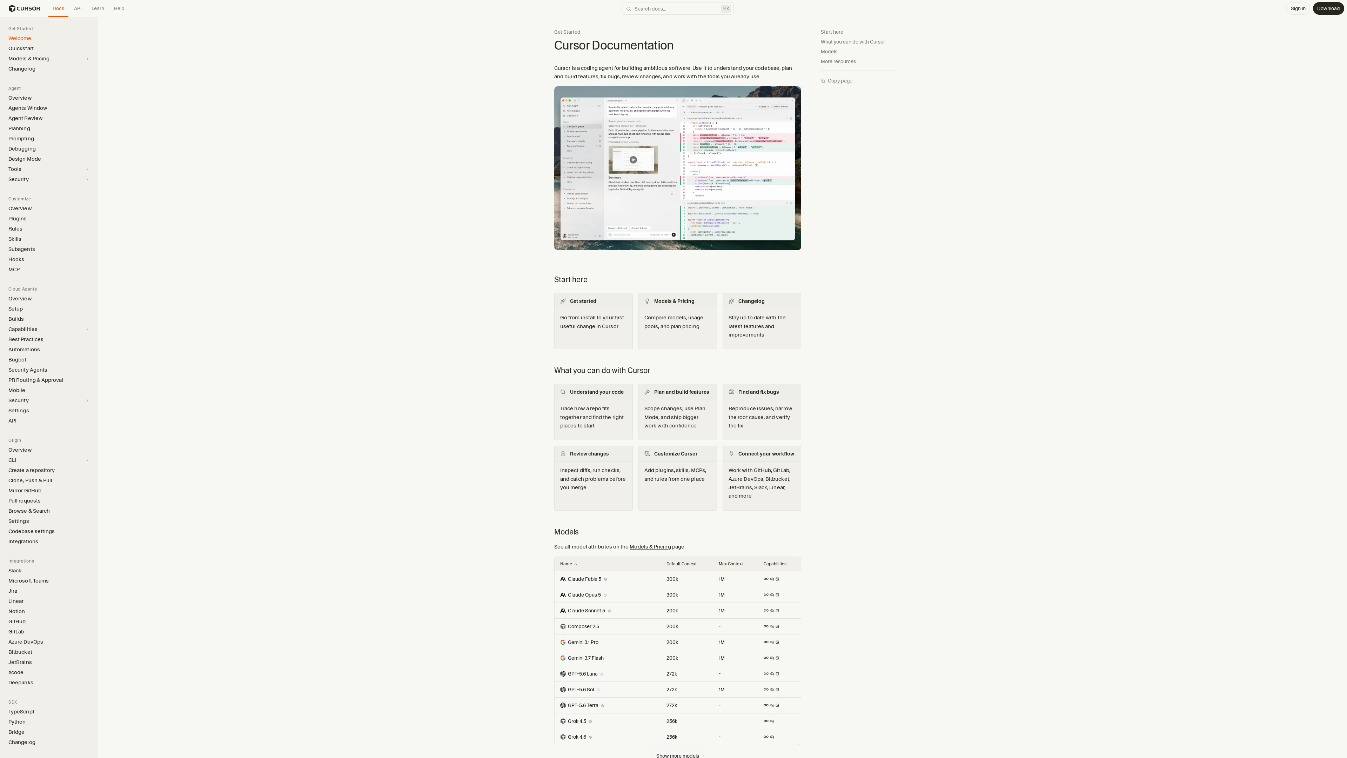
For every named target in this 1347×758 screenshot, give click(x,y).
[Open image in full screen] (677, 171)
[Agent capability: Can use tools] (766, 579)
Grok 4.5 (577, 721)
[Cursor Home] (24, 8)
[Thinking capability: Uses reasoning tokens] (772, 579)
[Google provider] (563, 642)
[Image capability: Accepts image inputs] (777, 579)
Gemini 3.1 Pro (583, 642)
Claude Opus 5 (584, 595)
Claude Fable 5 (584, 579)
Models (829, 51)
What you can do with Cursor (853, 42)
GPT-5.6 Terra (583, 705)
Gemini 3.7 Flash (586, 658)
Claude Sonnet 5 (586, 610)
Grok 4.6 (577, 737)
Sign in (1298, 8)
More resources (838, 61)
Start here (832, 32)
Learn (98, 8)
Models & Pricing (650, 547)
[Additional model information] (605, 579)
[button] (98, 387)
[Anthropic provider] (563, 579)
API (78, 8)
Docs (58, 8)
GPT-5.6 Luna (583, 674)
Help (119, 8)
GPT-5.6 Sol (581, 689)
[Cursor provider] (563, 626)
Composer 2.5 (583, 626)
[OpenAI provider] (563, 674)
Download (1328, 8)
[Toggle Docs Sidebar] (98, 387)
